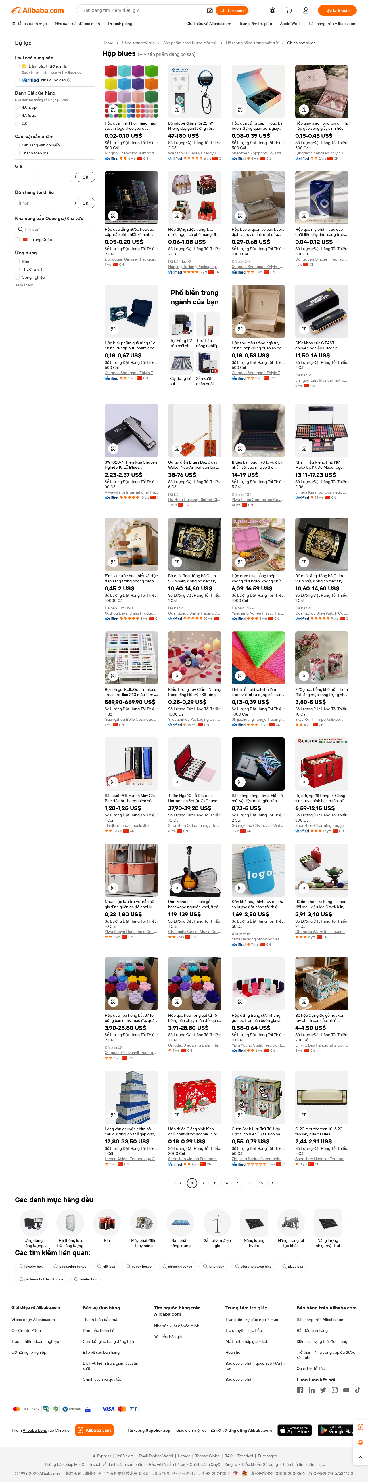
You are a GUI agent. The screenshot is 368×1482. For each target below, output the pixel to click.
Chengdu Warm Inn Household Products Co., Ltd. (321, 931)
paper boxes (142, 1267)
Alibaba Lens (35, 1430)
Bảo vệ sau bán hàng (101, 1352)
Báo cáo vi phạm (240, 1379)
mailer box (88, 1279)
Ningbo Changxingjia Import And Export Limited (131, 153)
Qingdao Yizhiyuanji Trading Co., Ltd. (131, 1052)
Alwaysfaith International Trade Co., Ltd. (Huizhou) (131, 492)
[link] (360, 1427)
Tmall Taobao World (156, 1456)
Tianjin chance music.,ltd (127, 825)
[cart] (290, 11)
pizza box (295, 1267)
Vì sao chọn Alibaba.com (33, 1319)
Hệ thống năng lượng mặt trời (252, 43)
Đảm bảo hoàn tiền (100, 1330)
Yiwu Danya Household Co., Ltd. (131, 931)
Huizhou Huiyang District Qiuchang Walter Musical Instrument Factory (194, 499)
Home (107, 43)
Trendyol (245, 1456)
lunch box (216, 1267)
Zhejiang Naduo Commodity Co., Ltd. (258, 1158)
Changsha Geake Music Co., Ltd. (194, 931)
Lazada (184, 1456)
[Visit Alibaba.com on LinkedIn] (311, 1390)
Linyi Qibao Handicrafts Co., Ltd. (321, 1045)
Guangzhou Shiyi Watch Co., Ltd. (321, 613)
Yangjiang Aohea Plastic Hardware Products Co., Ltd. (258, 613)
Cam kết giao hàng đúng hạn (108, 1341)
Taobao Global (207, 1456)
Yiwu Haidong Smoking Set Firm (258, 939)
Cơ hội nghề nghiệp (29, 1352)
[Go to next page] (272, 1183)
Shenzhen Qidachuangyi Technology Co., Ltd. (194, 825)
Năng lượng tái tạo (138, 43)
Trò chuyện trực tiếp (243, 1330)
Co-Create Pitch (26, 1330)
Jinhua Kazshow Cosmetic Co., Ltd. (321, 492)
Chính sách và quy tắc (102, 1379)
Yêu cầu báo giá (168, 1336)
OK (85, 177)
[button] (209, 10)
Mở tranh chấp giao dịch (246, 1341)
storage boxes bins (256, 1267)
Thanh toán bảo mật (101, 1319)
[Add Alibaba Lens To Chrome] (94, 1430)
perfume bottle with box (43, 1279)
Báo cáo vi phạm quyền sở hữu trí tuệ (255, 1366)
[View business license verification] (236, 1473)
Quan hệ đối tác (311, 1368)
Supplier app (158, 1430)
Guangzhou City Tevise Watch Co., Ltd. (258, 825)
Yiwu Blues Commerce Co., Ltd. (258, 499)
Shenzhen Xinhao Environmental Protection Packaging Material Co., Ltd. (194, 1158)
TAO (229, 1456)
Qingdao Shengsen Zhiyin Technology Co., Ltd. (321, 153)
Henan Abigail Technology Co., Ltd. (131, 1158)
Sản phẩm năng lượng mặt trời (190, 43)
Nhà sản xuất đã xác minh (176, 1326)
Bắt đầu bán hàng (312, 1330)
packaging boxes (72, 1267)
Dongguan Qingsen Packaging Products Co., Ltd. (131, 259)
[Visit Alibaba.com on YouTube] (346, 1390)
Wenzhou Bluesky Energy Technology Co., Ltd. (194, 153)
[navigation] (55, 614)
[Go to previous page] (180, 1183)
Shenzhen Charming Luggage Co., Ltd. (321, 825)
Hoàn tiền (234, 1352)
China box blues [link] (301, 43)
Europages (267, 1456)
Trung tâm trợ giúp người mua (251, 1319)
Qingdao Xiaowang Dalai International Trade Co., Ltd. (194, 1045)
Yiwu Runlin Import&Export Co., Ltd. (321, 719)
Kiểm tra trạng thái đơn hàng (322, 1341)
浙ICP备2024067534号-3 (330, 1473)
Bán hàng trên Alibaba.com (320, 1319)
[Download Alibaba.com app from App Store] (294, 1430)
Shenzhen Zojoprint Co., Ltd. (257, 153)
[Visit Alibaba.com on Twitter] (323, 1390)
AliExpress (102, 1456)
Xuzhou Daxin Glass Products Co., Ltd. (131, 613)
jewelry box (33, 1267)
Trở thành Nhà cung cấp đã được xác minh (326, 1355)
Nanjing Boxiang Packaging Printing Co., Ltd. (194, 266)
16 (261, 1183)
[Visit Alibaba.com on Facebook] (300, 1390)
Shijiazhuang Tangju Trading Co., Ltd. (258, 719)
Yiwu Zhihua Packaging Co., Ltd (194, 719)
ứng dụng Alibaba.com (250, 1430)
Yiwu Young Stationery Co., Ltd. (258, 1045)
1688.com (125, 1456)
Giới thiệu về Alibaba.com (36, 1307)
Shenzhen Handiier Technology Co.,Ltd (321, 1158)
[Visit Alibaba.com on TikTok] (357, 1390)
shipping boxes (180, 1267)
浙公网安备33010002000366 (278, 1473)
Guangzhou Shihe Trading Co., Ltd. (194, 613)
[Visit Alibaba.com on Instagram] (334, 1390)
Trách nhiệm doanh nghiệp (35, 1341)
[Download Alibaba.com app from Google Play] (337, 1430)
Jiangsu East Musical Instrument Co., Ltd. (321, 380)
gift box (109, 1267)
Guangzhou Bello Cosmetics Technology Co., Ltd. (131, 719)
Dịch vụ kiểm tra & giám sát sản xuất (110, 1366)
